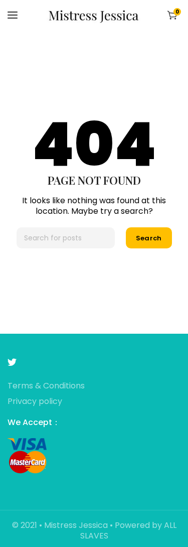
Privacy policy (35, 401)
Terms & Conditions (46, 386)
